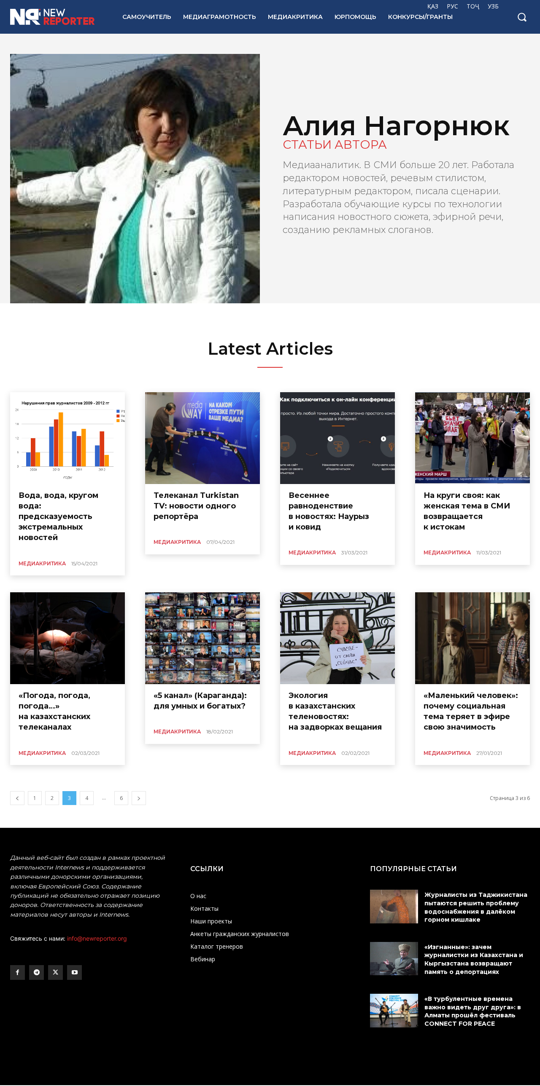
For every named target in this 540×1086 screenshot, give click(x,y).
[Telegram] (36, 972)
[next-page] (139, 798)
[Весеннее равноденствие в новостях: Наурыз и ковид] (337, 438)
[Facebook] (17, 972)
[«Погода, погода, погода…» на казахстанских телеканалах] (67, 638)
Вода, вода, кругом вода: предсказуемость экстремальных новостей (58, 517)
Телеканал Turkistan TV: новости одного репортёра (196, 506)
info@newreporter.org (97, 938)
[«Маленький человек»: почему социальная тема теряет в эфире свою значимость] (472, 638)
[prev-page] (17, 798)
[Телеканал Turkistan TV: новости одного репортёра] (202, 438)
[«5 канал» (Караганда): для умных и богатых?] (202, 638)
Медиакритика (42, 563)
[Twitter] (55, 972)
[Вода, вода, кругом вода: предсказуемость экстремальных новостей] (67, 438)
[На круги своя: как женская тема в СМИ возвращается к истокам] (472, 438)
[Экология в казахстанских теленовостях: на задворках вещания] (337, 638)
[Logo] (57, 17)
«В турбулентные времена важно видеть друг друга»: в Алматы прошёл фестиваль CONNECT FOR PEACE (472, 1011)
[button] (522, 17)
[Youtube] (74, 972)
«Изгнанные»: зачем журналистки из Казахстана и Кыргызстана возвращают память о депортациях (473, 959)
